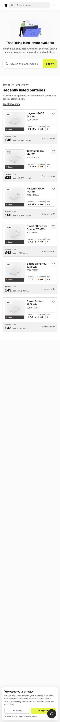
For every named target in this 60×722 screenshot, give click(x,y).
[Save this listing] (53, 113)
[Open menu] (54, 5)
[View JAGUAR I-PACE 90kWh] (30, 127)
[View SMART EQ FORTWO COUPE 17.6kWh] (30, 239)
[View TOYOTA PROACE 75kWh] (30, 164)
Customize (17, 710)
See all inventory (11, 104)
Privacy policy (11, 716)
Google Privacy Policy (28, 716)
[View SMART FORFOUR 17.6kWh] (30, 315)
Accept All (43, 710)
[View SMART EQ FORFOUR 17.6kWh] (30, 277)
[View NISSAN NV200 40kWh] (30, 202)
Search (50, 63)
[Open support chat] (51, 713)
